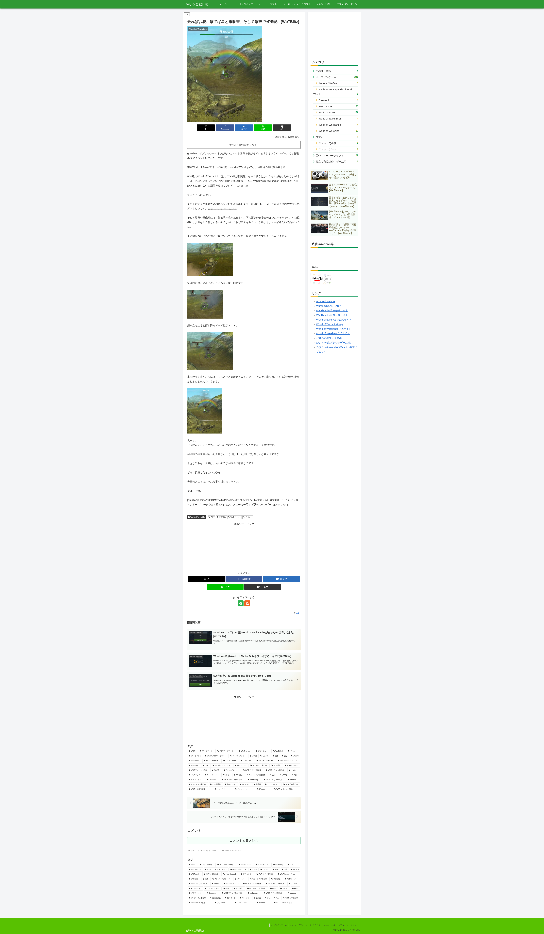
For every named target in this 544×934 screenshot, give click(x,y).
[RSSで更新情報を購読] (247, 603)
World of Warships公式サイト (333, 333)
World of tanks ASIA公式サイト (334, 319)
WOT (212, 517)
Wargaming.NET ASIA (328, 306)
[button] (282, 127)
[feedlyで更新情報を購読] (241, 603)
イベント (248, 517)
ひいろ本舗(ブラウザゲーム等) (333, 342)
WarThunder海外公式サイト (332, 315)
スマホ (293, 925)
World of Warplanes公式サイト (333, 328)
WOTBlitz (222, 517)
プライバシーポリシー (348, 925)
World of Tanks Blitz (197, 517)
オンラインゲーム (279, 925)
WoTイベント (235, 517)
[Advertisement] (244, 546)
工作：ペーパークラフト (310, 925)
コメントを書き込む (244, 840)
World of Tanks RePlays (329, 324)
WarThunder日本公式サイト (332, 310)
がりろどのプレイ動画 (329, 338)
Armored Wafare (325, 301)
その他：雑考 (329, 925)
